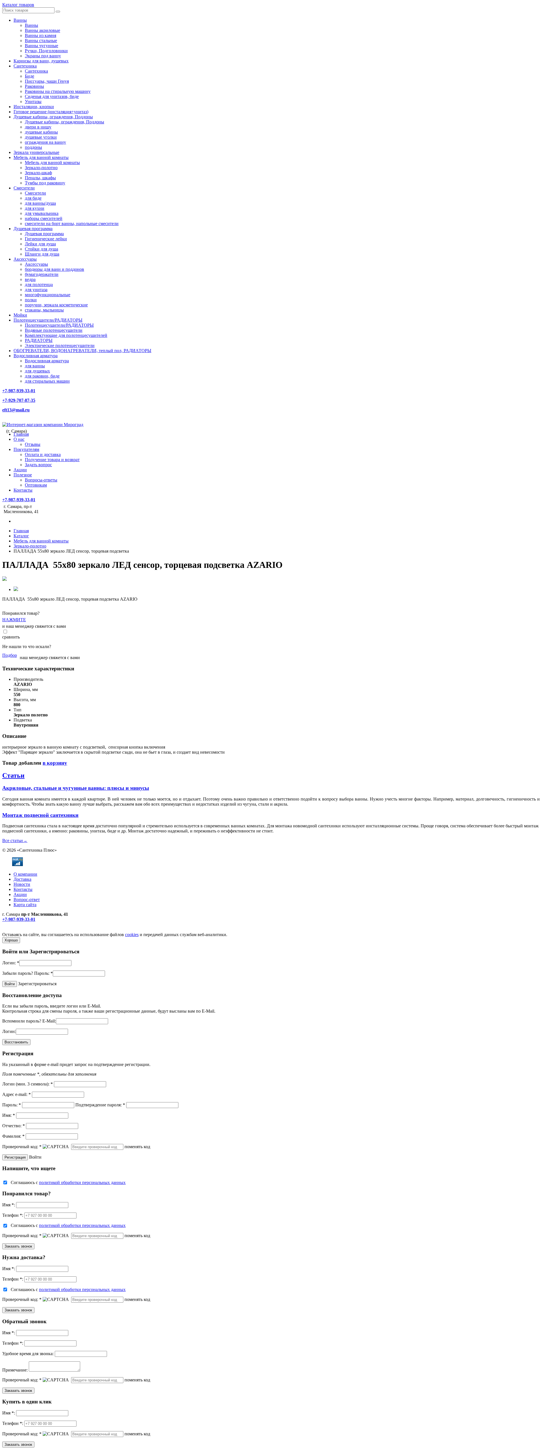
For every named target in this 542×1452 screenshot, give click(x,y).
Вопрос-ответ (27, 899)
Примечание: (15, 1370)
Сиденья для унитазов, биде (52, 96)
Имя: (8, 1115)
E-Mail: (49, 1021)
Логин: (10, 962)
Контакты (23, 490)
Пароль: (43, 973)
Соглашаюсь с (68, 1182)
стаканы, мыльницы (44, 310)
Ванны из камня (40, 35)
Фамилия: (13, 1136)
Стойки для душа (41, 249)
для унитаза (36, 289)
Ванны (20, 20)
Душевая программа (33, 228)
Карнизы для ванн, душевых (41, 60)
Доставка (22, 879)
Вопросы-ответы (41, 480)
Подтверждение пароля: (100, 1104)
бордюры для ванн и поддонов (54, 269)
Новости (22, 884)
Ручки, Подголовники (46, 50)
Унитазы (33, 101)
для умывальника (41, 213)
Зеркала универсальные (36, 152)
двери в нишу (38, 127)
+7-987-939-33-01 (18, 390)
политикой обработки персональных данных (82, 1182)
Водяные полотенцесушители (53, 330)
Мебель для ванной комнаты (41, 157)
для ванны (35, 365)
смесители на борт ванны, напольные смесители (72, 223)
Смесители (24, 188)
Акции (20, 469)
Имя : (8, 1204)
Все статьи (14, 840)
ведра (30, 279)
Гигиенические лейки (46, 238)
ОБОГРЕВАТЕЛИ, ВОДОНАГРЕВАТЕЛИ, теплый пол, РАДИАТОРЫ (82, 350)
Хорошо (11, 940)
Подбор (9, 655)
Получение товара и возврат (52, 459)
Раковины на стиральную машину (58, 91)
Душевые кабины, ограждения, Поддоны (53, 116)
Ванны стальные (41, 40)
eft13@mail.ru (16, 409)
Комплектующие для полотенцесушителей (66, 335)
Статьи (13, 775)
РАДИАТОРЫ (39, 340)
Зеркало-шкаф (38, 172)
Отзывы (32, 444)
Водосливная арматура (36, 355)
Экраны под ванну (43, 55)
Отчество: (13, 1125)
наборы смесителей (43, 218)
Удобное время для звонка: (28, 1353)
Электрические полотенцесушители (60, 345)
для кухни (34, 208)
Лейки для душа (40, 243)
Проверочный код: (21, 1146)
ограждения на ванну (45, 142)
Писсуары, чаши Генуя (47, 81)
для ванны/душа (40, 203)
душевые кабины (41, 132)
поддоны (33, 147)
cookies (132, 934)
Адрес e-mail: (16, 1094)
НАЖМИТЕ (14, 619)
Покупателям (26, 449)
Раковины (34, 86)
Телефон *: (12, 1215)
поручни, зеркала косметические (56, 304)
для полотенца (39, 284)
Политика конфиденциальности (33, 929)
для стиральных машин (47, 381)
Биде (29, 76)
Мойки (20, 315)
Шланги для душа (42, 254)
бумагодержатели (41, 274)
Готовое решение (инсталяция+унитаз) (51, 111)
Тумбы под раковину (45, 182)
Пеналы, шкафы (40, 177)
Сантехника (25, 66)
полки (31, 299)
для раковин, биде (42, 376)
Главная (21, 434)
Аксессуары (25, 259)
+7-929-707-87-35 (18, 400)
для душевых (37, 371)
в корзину (55, 763)
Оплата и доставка (43, 454)
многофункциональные (47, 294)
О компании (25, 874)
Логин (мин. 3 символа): (27, 1084)
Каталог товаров (18, 4)
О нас (19, 439)
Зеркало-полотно (41, 167)
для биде (33, 198)
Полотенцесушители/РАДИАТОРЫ (48, 320)
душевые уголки (41, 137)
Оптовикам (36, 485)
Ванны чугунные (41, 45)
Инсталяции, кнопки (34, 106)
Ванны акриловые (42, 30)
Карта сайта (25, 904)
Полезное (23, 474)
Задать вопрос (38, 464)
